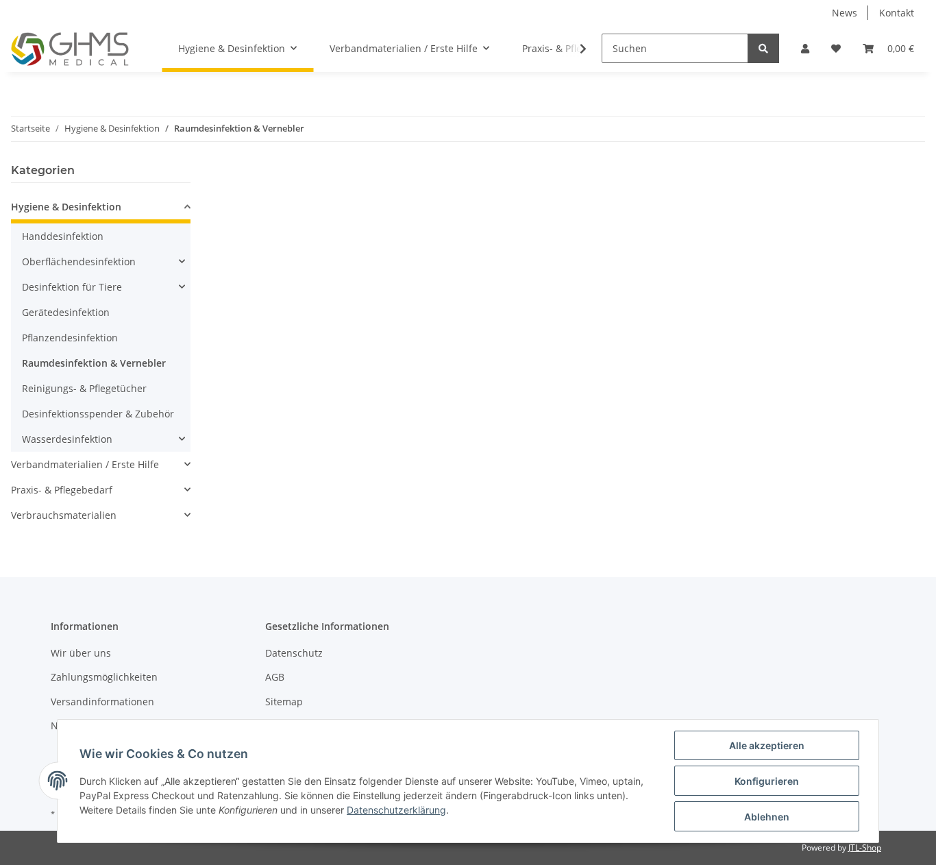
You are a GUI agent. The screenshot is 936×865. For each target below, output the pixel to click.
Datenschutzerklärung (396, 810)
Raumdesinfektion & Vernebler (94, 362)
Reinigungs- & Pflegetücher (84, 388)
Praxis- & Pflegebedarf (61, 489)
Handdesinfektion (62, 236)
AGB (274, 676)
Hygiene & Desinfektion (66, 206)
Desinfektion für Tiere (72, 286)
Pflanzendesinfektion (70, 337)
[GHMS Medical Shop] (70, 48)
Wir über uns (81, 652)
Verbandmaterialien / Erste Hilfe (85, 464)
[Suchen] (763, 48)
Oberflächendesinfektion (79, 261)
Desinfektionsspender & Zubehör (98, 413)
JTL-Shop (864, 847)
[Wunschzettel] (836, 48)
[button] (805, 48)
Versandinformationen (102, 701)
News (844, 12)
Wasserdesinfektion (67, 439)
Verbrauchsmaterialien (63, 515)
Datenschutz (294, 652)
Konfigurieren (767, 781)
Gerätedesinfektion (66, 312)
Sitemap (284, 701)
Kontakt (896, 12)
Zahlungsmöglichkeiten (104, 676)
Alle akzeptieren (766, 745)
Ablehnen (766, 817)
